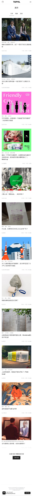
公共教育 (3, 191)
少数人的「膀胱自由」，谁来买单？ (13, 194)
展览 (6, 298)
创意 (6, 369)
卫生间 (9, 226)
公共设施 (6, 332)
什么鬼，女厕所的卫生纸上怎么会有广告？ (15, 229)
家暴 (3, 226)
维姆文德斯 (4, 42)
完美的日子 (13, 42)
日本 (6, 261)
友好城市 (11, 191)
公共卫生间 (10, 261)
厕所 (3, 116)
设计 (3, 261)
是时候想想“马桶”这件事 (9, 409)
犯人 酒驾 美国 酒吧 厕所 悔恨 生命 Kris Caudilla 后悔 (13, 441)
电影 (8, 42)
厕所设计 (13, 79)
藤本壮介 (8, 79)
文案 (6, 226)
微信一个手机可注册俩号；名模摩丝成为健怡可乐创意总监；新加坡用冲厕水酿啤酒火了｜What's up (16, 157)
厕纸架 (9, 298)
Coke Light (7, 152)
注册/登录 (16, 457)
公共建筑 (11, 332)
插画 (3, 406)
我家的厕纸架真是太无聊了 (10, 300)
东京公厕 (3, 79)
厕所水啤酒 (12, 152)
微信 (3, 152)
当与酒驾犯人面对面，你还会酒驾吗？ (13, 443)
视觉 (6, 116)
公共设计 (9, 116)
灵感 (6, 406)
